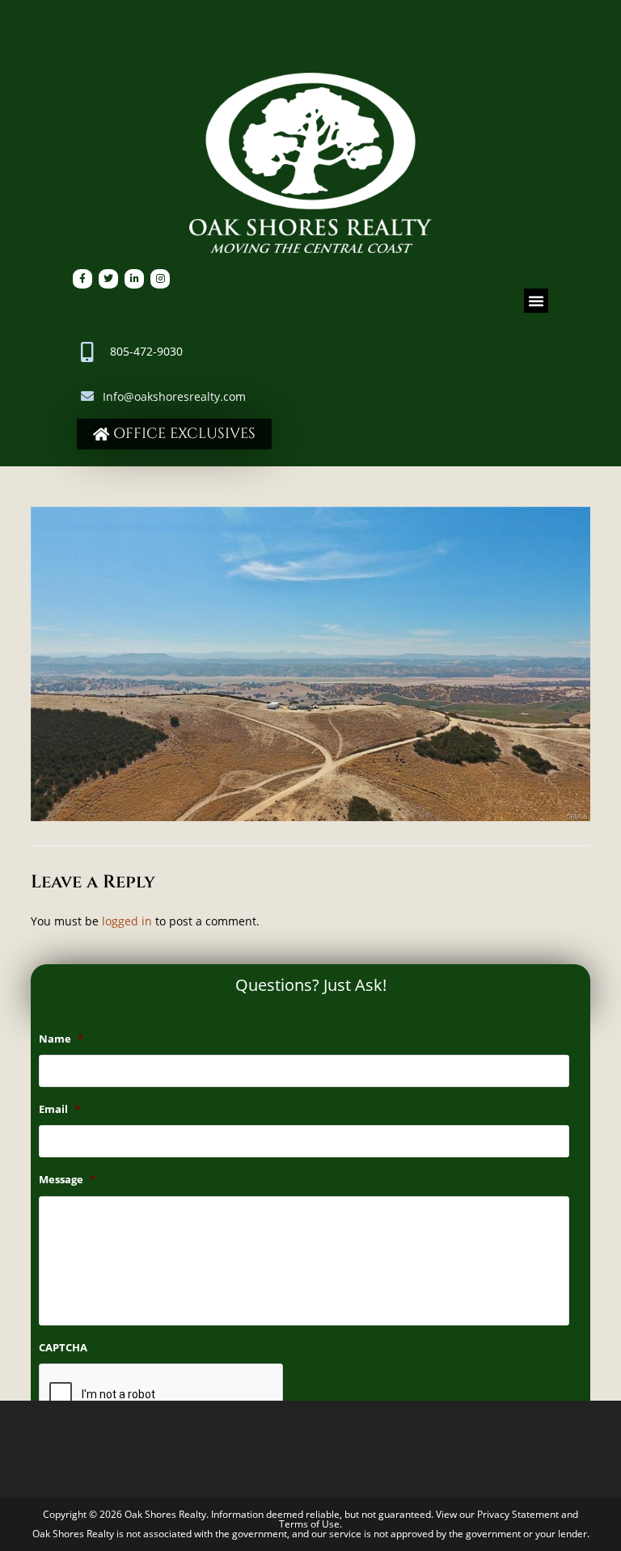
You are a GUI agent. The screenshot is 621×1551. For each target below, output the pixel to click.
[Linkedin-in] (134, 279)
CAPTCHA (63, 1348)
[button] (536, 301)
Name (61, 1039)
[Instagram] (160, 279)
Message (67, 1179)
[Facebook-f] (82, 279)
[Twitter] (108, 279)
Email (59, 1109)
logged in (127, 921)
